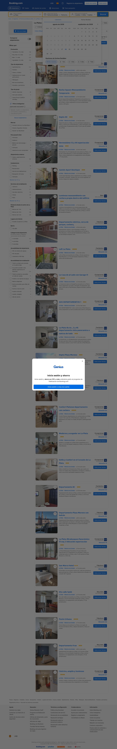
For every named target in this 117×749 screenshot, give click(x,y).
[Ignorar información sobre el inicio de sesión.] (82, 361)
